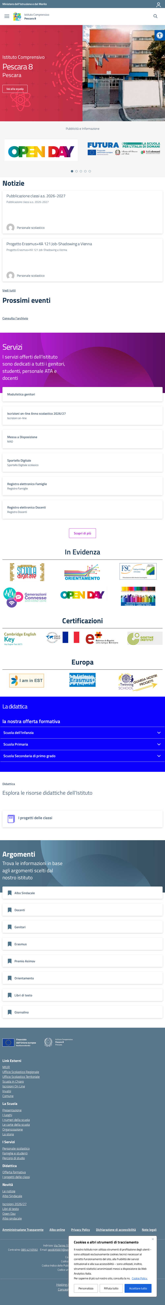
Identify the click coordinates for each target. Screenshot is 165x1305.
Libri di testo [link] (10, 1208)
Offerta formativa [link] (14, 1172)
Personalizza (85, 1288)
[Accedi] (159, 4)
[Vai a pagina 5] (90, 171)
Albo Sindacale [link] (12, 1196)
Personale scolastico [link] (16, 1148)
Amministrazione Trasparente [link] (22, 1229)
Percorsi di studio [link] (13, 1158)
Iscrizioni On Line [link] (13, 1086)
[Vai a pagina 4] (85, 171)
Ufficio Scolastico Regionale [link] (20, 1071)
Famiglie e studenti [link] (15, 1153)
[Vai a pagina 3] (81, 171)
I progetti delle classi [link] (16, 1176)
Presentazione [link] (12, 1110)
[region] (112, 1266)
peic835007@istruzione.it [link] (63, 1249)
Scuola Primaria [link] (15, 744)
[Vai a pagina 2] (76, 171)
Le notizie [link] (8, 1191)
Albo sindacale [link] (12, 1218)
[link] (160, 35)
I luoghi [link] (7, 1114)
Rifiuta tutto (111, 1288)
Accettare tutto (138, 1288)
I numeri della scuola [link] (16, 1119)
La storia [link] (8, 1134)
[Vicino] (152, 1239)
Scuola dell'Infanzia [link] (18, 732)
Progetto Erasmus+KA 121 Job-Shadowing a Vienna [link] (49, 244)
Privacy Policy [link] (80, 1229)
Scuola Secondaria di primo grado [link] (29, 756)
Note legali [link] (149, 1229)
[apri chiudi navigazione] (6, 16)
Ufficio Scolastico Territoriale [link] (21, 1076)
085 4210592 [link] (29, 1249)
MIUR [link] (6, 1067)
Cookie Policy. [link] (139, 1278)
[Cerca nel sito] (155, 16)
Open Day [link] (9, 1213)
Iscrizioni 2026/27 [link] (14, 1204)
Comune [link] (7, 1095)
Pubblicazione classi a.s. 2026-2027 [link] (35, 196)
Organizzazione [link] (12, 1129)
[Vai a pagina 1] (72, 171)
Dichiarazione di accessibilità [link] (116, 1229)
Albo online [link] (57, 1229)
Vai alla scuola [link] (15, 89)
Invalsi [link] (6, 1091)
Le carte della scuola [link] (16, 1124)
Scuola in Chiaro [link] (13, 1081)
